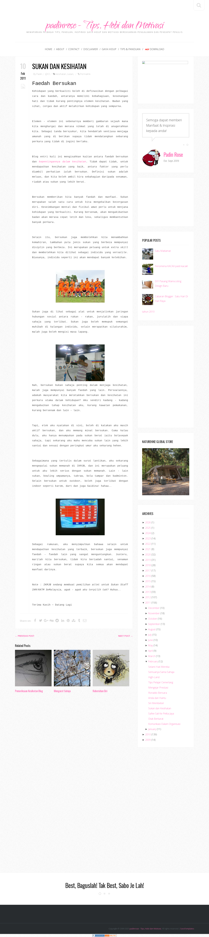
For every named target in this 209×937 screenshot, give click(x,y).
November (154, 613)
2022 (148, 543)
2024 (148, 533)
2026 (148, 522)
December (154, 608)
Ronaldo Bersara (157, 692)
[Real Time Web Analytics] (110, 935)
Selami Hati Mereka (158, 666)
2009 (148, 739)
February (153, 661)
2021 (148, 549)
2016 (148, 576)
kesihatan (61, 73)
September (154, 624)
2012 (148, 597)
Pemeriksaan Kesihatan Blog (29, 691)
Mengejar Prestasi (158, 687)
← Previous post (24, 636)
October (152, 618)
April (150, 650)
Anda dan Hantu (157, 698)
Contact (73, 49)
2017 (148, 570)
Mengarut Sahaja (62, 691)
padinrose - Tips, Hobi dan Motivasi (104, 26)
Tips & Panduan (130, 49)
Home (48, 49)
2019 (148, 560)
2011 (148, 602)
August (152, 629)
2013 (148, 592)
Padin (39, 73)
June (150, 640)
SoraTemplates (187, 928)
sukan (70, 73)
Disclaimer (90, 49)
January (152, 729)
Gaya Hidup (109, 49)
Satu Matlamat (163, 251)
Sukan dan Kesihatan (59, 66)
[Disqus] (74, 742)
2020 (148, 554)
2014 (148, 586)
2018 (148, 565)
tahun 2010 (148, 311)
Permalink (85, 73)
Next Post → (125, 636)
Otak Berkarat (155, 718)
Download (157, 49)
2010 (148, 734)
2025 (148, 527)
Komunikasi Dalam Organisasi (164, 724)
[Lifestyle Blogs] (98, 935)
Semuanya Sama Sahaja (161, 672)
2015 (148, 581)
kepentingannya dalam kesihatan (62, 161)
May (150, 645)
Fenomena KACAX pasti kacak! (171, 266)
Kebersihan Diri (100, 691)
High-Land (153, 677)
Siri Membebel (156, 703)
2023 (148, 538)
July (150, 634)
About (60, 49)
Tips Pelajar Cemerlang (160, 682)
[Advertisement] (104, 7)
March (151, 656)
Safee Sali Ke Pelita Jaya (161, 713)
